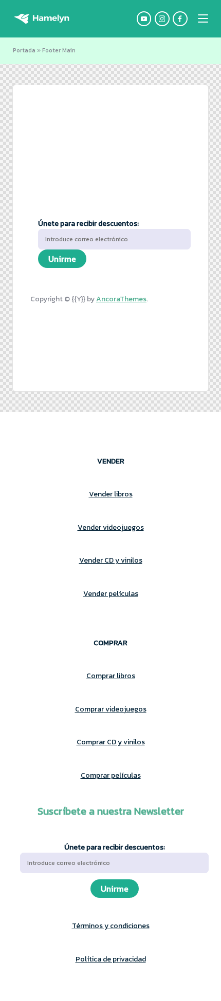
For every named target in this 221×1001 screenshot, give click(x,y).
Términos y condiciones (111, 925)
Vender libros (111, 494)
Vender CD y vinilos (110, 560)
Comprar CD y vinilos (111, 742)
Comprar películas (111, 775)
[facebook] (182, 18)
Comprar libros (110, 675)
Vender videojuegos (111, 527)
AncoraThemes (121, 299)
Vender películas (110, 593)
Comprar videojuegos (110, 709)
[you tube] (146, 18)
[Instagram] (164, 18)
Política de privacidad (111, 959)
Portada (24, 50)
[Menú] (203, 18)
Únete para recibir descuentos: (88, 223)
